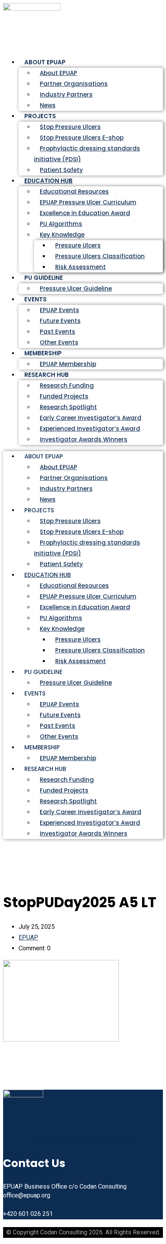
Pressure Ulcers (78, 245)
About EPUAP (58, 73)
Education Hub (48, 181)
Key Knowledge (62, 235)
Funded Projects (64, 396)
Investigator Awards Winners (83, 439)
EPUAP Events (59, 310)
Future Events (60, 321)
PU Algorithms (61, 224)
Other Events (59, 736)
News (48, 499)
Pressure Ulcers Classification (100, 256)
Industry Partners (66, 94)
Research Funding (67, 385)
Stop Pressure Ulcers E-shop (82, 138)
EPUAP (28, 937)
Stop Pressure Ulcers (70, 127)
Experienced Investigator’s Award (90, 429)
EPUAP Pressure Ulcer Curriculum (88, 202)
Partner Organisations (74, 84)
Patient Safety (61, 564)
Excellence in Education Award (85, 213)
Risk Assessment (80, 267)
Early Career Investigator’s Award (90, 418)
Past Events (57, 332)
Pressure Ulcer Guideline (76, 288)
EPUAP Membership (68, 758)
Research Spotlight (68, 407)
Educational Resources (74, 191)
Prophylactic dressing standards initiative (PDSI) (87, 153)
